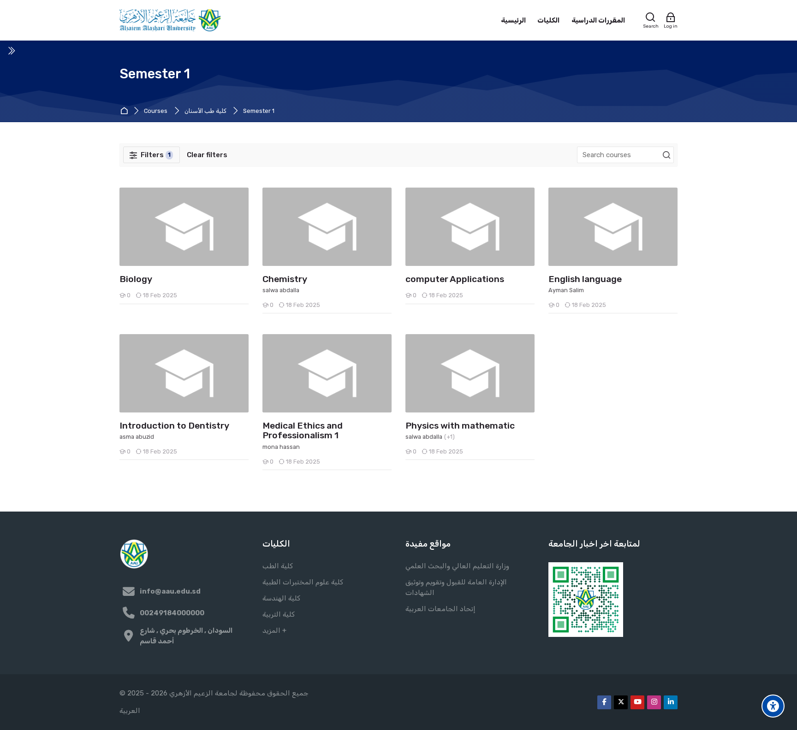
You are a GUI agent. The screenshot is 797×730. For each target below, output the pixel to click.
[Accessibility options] (773, 706)
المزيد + (274, 630)
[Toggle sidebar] (11, 51)
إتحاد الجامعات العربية (440, 609)
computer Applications (454, 279)
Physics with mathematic (460, 426)
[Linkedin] (671, 702)
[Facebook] (604, 702)
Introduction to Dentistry (174, 426)
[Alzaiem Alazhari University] (169, 20)
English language (585, 279)
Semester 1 (258, 111)
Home (125, 111)
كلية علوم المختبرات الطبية (302, 582)
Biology (135, 279)
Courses (155, 111)
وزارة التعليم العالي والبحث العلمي (457, 566)
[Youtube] (637, 702)
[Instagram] (654, 702)
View (184, 226)
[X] (621, 702)
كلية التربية (278, 614)
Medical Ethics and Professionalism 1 (302, 431)
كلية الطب (277, 566)
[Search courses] (666, 155)
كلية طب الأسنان (205, 111)
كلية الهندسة (281, 598)
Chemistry (284, 279)
